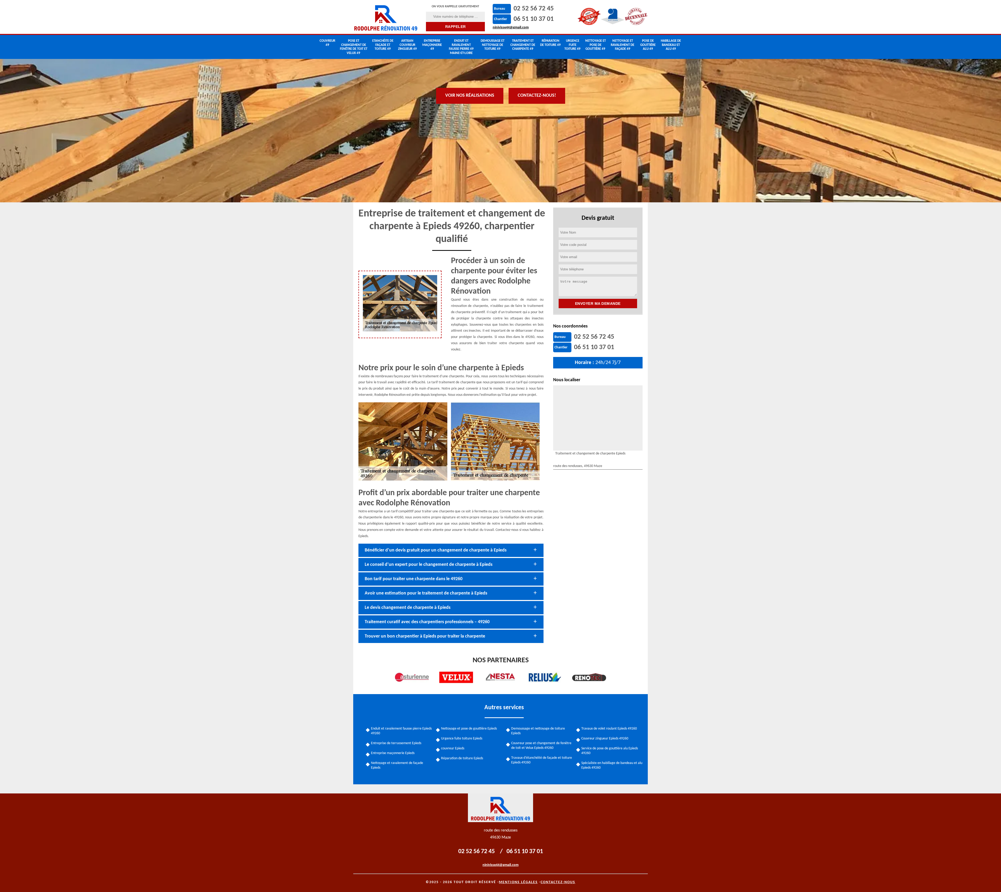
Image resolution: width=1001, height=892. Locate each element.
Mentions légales (518, 882)
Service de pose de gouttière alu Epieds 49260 (609, 751)
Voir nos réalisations (469, 95)
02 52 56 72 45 (534, 8)
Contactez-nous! (537, 95)
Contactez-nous (558, 882)
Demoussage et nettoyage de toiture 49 (492, 45)
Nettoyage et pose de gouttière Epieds (469, 729)
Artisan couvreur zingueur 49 (407, 45)
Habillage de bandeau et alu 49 (671, 45)
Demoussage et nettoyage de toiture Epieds (538, 731)
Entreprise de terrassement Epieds (396, 743)
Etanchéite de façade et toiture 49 (382, 45)
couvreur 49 (327, 43)
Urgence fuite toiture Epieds (461, 739)
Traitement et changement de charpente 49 (522, 45)
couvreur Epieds (452, 748)
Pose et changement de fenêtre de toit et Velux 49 (353, 47)
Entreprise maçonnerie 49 (432, 45)
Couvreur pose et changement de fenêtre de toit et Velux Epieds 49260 (541, 745)
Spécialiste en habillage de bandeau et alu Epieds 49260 (611, 765)
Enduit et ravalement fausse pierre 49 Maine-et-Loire (461, 47)
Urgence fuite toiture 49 (572, 45)
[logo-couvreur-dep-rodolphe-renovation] (386, 17)
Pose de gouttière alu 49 (648, 45)
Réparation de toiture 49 (550, 43)
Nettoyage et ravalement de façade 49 (622, 45)
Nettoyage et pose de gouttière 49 (595, 45)
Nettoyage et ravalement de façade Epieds (397, 765)
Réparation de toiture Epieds (462, 758)
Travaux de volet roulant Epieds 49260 (609, 729)
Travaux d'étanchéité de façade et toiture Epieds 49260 (541, 760)
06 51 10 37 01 (534, 19)
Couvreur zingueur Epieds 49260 (604, 739)
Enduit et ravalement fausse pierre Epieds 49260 (401, 731)
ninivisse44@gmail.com (511, 27)
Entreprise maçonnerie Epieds (392, 753)
